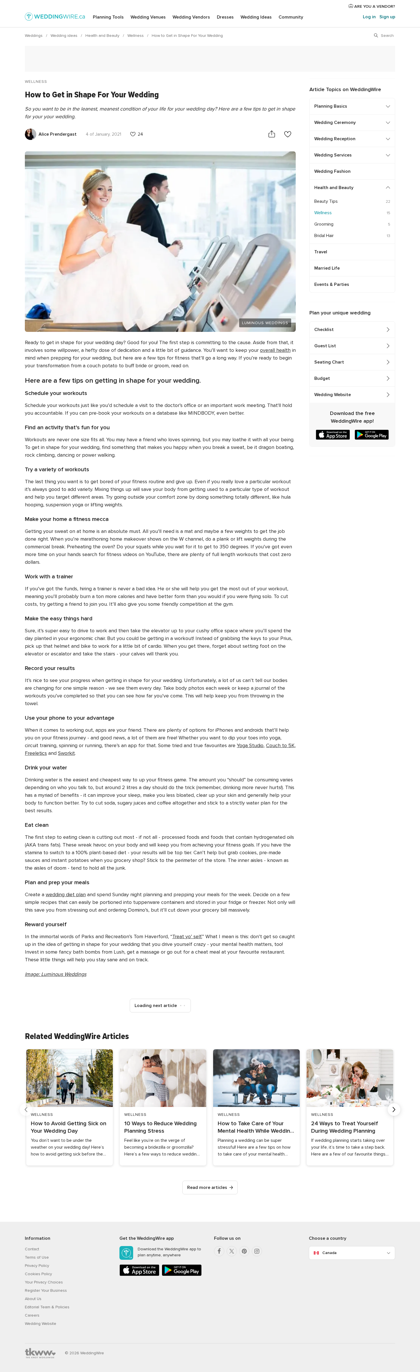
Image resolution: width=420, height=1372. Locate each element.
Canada (329, 1252)
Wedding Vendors (191, 17)
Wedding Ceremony (335, 122)
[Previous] (26, 1109)
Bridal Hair (324, 235)
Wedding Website (332, 395)
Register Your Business (46, 1290)
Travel (320, 252)
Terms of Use (37, 1257)
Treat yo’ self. (187, 936)
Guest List (325, 346)
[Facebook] (219, 1251)
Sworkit (66, 753)
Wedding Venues (148, 17)
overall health (275, 350)
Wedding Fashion (332, 171)
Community (291, 17)
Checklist (324, 329)
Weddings (34, 35)
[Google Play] (182, 1274)
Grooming (323, 224)
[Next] (394, 1109)
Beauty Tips (326, 201)
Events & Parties (331, 284)
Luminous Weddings (265, 322)
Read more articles (207, 1187)
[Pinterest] (244, 1251)
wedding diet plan (66, 894)
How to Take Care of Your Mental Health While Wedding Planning (255, 1127)
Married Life (327, 268)
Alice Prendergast (58, 134)
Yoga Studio (250, 745)
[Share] (272, 134)
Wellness (136, 35)
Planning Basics (330, 106)
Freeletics (36, 753)
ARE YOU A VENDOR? (374, 6)
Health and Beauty (103, 35)
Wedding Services (333, 155)
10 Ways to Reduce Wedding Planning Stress (160, 1127)
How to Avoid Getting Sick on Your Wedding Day (68, 1127)
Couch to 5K (280, 745)
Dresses (225, 17)
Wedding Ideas (256, 17)
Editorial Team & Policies (47, 1307)
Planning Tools (108, 17)
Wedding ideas (65, 35)
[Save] (288, 134)
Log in (369, 17)
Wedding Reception (334, 139)
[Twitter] (232, 1251)
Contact (32, 1249)
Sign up (387, 17)
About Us (33, 1298)
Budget (322, 378)
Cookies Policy (38, 1273)
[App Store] (139, 1274)
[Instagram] (257, 1251)
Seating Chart (329, 362)
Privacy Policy (37, 1265)
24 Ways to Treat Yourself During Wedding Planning (344, 1127)
